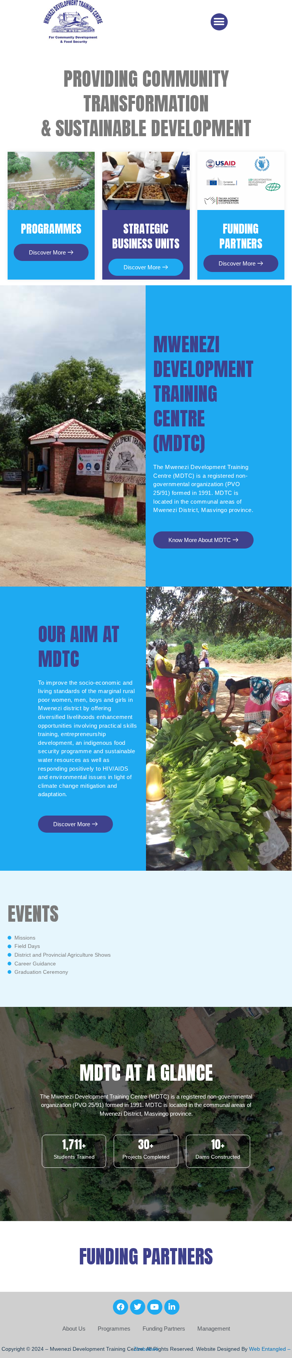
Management (213, 1328)
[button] (219, 21)
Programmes (114, 1328)
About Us (74, 1328)
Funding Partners (164, 1328)
